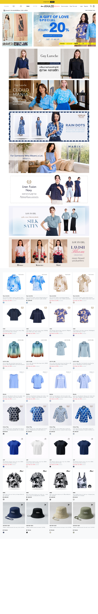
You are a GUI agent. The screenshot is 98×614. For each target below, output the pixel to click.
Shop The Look (73, 6)
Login (81, 6)
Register (86, 6)
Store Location (64, 6)
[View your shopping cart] (94, 6)
